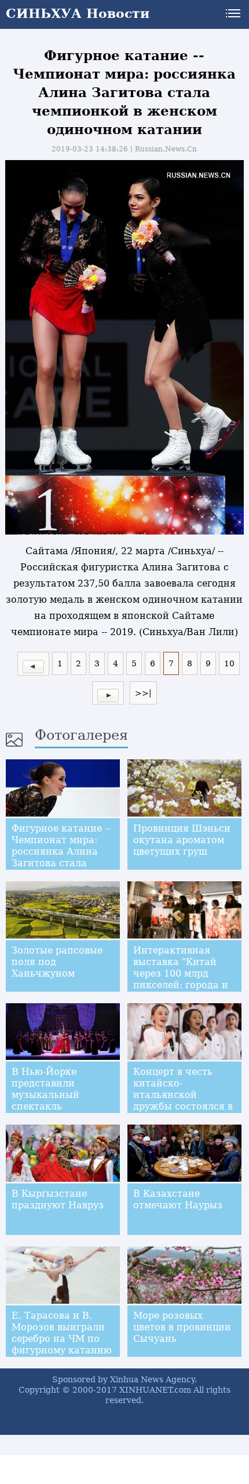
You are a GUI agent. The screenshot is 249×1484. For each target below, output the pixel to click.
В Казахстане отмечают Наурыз (177, 1199)
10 (229, 663)
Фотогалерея (81, 735)
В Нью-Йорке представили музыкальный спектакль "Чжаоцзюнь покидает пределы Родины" (57, 1106)
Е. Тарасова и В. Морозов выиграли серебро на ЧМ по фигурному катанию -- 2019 (62, 1338)
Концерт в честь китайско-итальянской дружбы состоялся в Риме (183, 1094)
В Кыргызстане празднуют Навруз (58, 1199)
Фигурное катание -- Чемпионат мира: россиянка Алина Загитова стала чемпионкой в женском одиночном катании (63, 863)
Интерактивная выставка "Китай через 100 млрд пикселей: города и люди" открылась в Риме (180, 979)
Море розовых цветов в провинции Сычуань (182, 1327)
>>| (143, 693)
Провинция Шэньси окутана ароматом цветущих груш (181, 840)
